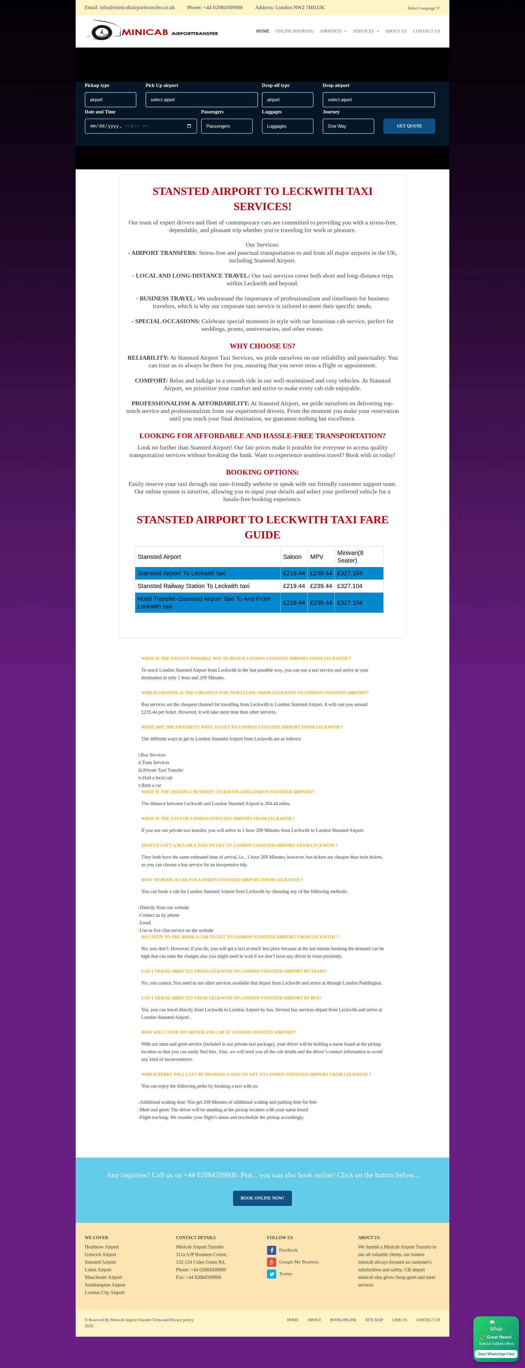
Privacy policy (182, 1320)
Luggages (272, 111)
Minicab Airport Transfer (407, 1246)
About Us (396, 31)
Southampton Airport (105, 1284)
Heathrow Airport (102, 1246)
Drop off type (276, 85)
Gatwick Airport (100, 1254)
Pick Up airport (162, 85)
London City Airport (104, 1292)
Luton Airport (98, 1269)
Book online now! (262, 1198)
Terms (157, 1320)
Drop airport (336, 85)
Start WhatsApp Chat (496, 1354)
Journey (331, 111)
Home (262, 31)
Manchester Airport (103, 1277)
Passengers (212, 111)
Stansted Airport (100, 1262)
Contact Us (426, 31)
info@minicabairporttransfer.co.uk (137, 7)
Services (363, 31)
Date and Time (100, 111)
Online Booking (295, 31)
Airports (331, 31)
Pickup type (97, 85)
